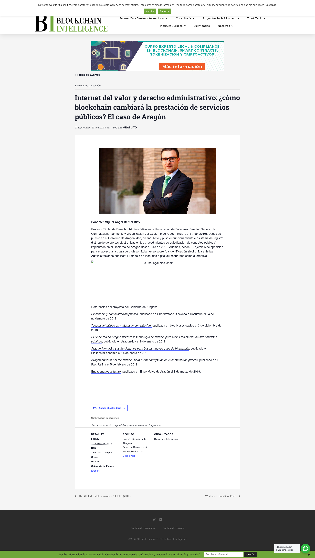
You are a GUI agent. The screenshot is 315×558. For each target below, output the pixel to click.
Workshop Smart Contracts (221, 496)
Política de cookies (173, 528)
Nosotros (224, 25)
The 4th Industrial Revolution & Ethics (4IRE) (104, 496)
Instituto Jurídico (171, 25)
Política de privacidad (143, 528)
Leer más (271, 4)
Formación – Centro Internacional (142, 18)
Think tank (254, 18)
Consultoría (183, 18)
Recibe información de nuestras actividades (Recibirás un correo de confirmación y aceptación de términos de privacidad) (129, 554)
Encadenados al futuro (106, 371)
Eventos (95, 470)
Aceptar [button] (150, 11)
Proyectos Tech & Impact (219, 18)
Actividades (202, 25)
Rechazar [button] (164, 11)
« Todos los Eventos (87, 75)
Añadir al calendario (110, 408)
